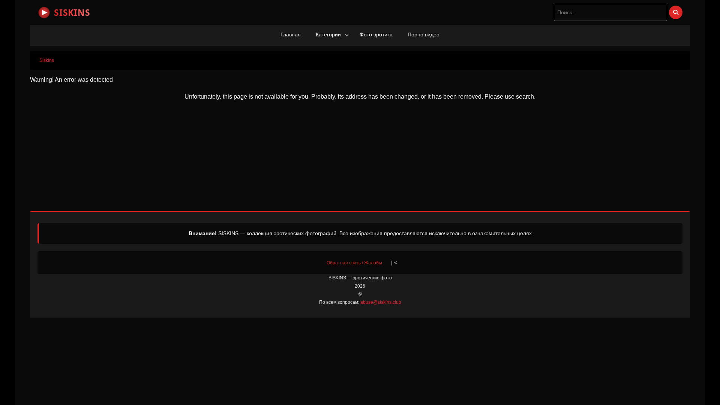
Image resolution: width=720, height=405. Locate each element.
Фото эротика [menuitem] (376, 35)
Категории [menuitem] (328, 35)
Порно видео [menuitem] (424, 35)
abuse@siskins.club (380, 302)
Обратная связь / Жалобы (354, 263)
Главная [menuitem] (290, 35)
